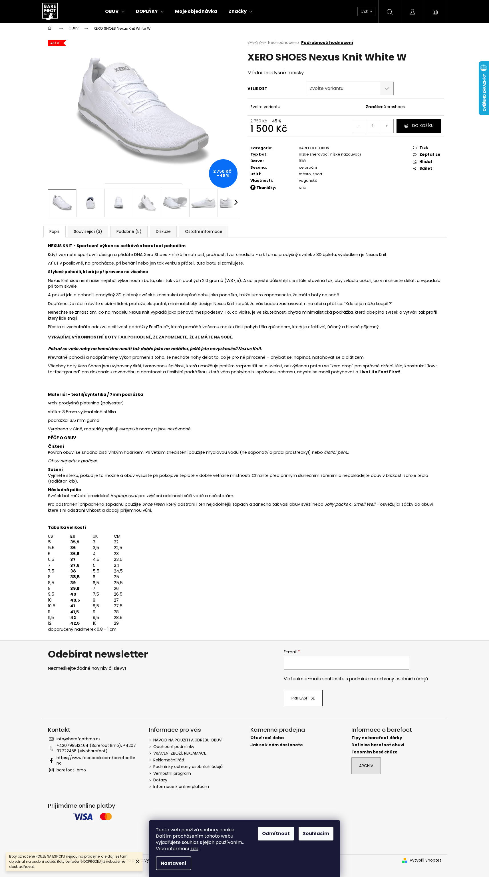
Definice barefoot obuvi (377, 745)
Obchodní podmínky (173, 746)
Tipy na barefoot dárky (376, 738)
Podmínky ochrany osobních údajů (188, 766)
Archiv (366, 766)
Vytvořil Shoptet (425, 860)
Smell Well (365, 504)
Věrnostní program (172, 773)
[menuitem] (114, 11)
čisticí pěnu (336, 452)
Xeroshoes (394, 107)
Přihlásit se (303, 698)
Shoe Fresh (153, 504)
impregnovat (123, 496)
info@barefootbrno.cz (78, 739)
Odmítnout (276, 833)
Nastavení (173, 863)
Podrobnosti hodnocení (327, 42)
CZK (365, 11)
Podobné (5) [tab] (129, 231)
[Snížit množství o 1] (359, 126)
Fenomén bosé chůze (374, 752)
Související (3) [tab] (88, 231)
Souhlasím (316, 833)
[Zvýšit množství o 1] (386, 126)
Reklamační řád (168, 760)
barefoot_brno (71, 770)
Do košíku (423, 125)
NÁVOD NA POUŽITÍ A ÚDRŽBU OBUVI (187, 740)
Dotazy (160, 780)
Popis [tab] (54, 231)
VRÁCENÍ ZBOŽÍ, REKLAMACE (179, 753)
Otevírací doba (267, 738)
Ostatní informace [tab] (203, 231)
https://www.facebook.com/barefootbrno (96, 760)
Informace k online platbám (181, 786)
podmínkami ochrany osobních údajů (388, 679)
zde (194, 848)
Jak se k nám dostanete (276, 745)
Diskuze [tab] (163, 231)
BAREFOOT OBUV (314, 148)
